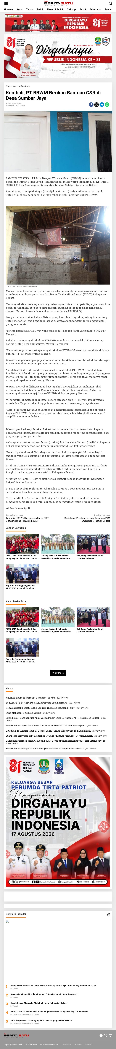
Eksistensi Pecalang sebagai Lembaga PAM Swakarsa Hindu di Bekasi (87, 518)
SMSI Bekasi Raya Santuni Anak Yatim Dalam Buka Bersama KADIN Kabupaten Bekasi (52, 717)
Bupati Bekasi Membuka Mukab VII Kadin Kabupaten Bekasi (38, 1003)
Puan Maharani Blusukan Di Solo (23, 712)
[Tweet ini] (96, 104)
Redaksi (78, 1044)
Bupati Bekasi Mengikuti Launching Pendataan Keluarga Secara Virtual (44, 748)
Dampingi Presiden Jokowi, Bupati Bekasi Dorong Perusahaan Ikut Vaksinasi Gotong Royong (55, 740)
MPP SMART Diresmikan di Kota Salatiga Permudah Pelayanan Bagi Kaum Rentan (49, 1011)
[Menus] (6, 3)
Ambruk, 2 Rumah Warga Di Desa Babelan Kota (30, 697)
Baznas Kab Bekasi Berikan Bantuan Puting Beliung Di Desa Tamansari (44, 994)
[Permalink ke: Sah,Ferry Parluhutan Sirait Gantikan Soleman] (93, 543)
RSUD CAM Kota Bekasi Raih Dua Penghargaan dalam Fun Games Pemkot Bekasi (21, 557)
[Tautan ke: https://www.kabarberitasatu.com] (109, 915)
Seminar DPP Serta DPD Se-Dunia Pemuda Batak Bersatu (36, 702)
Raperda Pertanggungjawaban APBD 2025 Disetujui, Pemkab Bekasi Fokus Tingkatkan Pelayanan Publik (20, 587)
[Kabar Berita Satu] (59, 3)
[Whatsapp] (107, 104)
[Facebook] (101, 1036)
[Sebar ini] (91, 104)
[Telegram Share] (102, 104)
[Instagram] (110, 1036)
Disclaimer (66, 1044)
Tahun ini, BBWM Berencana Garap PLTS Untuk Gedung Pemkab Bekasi (27, 518)
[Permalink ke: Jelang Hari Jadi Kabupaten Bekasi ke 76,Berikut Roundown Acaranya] (58, 543)
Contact (88, 1044)
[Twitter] (106, 1036)
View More (58, 673)
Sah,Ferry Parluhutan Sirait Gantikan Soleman (90, 557)
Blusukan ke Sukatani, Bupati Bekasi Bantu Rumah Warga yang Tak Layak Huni (48, 730)
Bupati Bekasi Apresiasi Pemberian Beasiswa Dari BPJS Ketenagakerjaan (45, 725)
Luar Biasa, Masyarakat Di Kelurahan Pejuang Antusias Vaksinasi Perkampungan (49, 735)
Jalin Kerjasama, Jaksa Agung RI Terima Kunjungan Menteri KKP (41, 1020)
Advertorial (10, 106)
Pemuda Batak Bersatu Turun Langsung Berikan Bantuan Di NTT (40, 707)
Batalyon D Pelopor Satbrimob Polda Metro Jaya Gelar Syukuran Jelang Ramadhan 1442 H (53, 985)
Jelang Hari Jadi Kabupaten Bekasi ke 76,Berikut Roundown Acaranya (56, 557)
